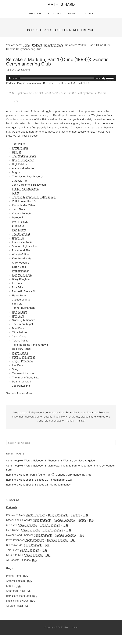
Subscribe (71, 412)
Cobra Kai (18, 238)
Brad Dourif (18, 225)
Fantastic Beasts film (24, 291)
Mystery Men (20, 147)
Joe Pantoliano (21, 385)
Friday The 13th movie (25, 188)
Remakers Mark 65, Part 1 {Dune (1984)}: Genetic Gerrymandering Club (48, 474)
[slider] (110, 78)
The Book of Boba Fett (25, 377)
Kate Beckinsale (21, 258)
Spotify (75, 515)
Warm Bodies (20, 352)
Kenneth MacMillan (23, 205)
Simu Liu (17, 303)
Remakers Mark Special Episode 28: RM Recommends (38, 484)
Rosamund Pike (21, 250)
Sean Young (19, 336)
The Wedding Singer (24, 156)
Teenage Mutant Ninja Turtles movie (33, 197)
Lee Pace (17, 365)
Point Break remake (23, 356)
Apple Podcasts (35, 515)
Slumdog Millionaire (23, 320)
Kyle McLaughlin (22, 274)
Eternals (17, 283)
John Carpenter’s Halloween (29, 184)
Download (49, 83)
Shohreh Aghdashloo (24, 246)
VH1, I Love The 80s (24, 201)
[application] (61, 78)
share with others (99, 416)
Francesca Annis (22, 242)
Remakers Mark (24, 393)
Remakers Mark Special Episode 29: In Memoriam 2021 (39, 479)
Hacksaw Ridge (21, 348)
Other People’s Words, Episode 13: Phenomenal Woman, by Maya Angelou (50, 460)
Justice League (21, 299)
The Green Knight (22, 324)
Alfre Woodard (20, 262)
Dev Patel (18, 315)
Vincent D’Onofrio (22, 213)
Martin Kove (19, 229)
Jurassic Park (20, 180)
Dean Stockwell (21, 381)
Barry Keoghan (21, 279)
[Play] (9, 78)
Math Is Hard (61, 4)
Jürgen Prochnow (22, 361)
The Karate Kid (21, 234)
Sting (15, 369)
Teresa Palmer (20, 340)
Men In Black (20, 221)
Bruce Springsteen (23, 160)
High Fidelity (19, 164)
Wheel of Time (20, 254)
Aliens (15, 192)
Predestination (20, 270)
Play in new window (29, 83)
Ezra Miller (18, 287)
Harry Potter (19, 295)
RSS (85, 515)
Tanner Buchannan (23, 307)
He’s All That (19, 311)
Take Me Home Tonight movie (30, 344)
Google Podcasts (58, 515)
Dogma (16, 172)
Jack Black (18, 209)
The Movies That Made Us (28, 176)
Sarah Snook (19, 266)
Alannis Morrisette (23, 168)
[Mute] (103, 78)
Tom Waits (18, 143)
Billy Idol (17, 151)
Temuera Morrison (23, 373)
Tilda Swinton (20, 332)
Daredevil (17, 217)
